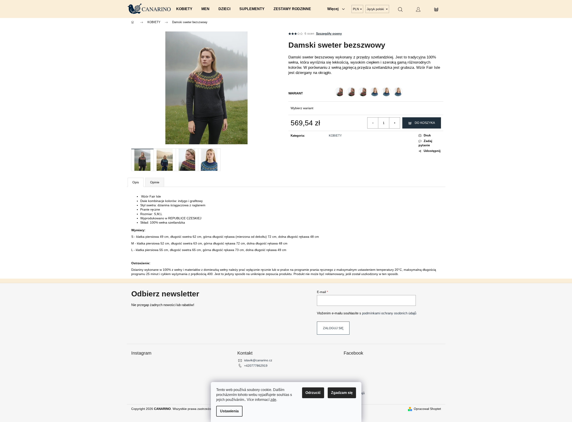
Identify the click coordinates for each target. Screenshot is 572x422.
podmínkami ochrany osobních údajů (389, 313)
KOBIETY (335, 135)
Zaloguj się (333, 328)
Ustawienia (229, 411)
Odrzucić (313, 393)
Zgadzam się (342, 393)
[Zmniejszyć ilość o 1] (372, 123)
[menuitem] (184, 9)
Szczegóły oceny (329, 33)
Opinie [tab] (154, 182)
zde (273, 400)
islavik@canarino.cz (258, 360)
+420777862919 (255, 365)
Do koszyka (425, 122)
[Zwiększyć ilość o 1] (394, 123)
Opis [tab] (135, 182)
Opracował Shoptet (427, 409)
